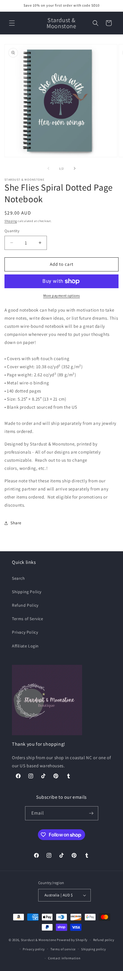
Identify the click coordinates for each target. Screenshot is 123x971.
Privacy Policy (25, 632)
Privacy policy (34, 949)
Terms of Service (27, 618)
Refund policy (103, 940)
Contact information (64, 958)
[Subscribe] (91, 813)
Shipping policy (93, 949)
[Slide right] (74, 168)
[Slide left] (48, 168)
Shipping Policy (26, 591)
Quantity (11, 230)
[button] (12, 23)
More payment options (61, 295)
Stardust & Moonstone (38, 940)
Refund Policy (25, 605)
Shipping (10, 221)
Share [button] (15, 522)
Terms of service (63, 949)
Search (18, 578)
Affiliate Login (25, 646)
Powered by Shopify (72, 940)
